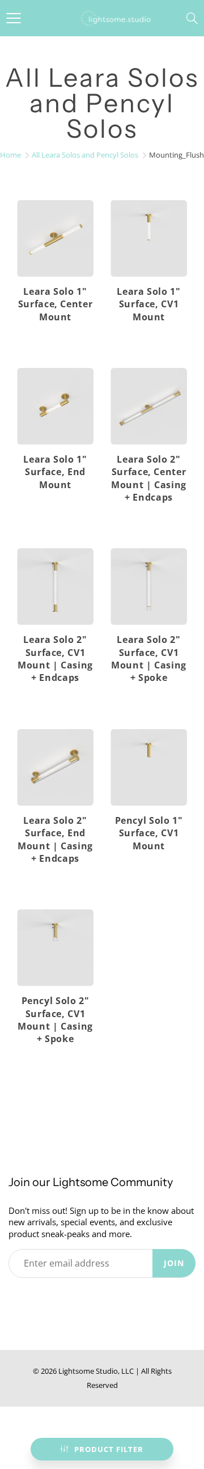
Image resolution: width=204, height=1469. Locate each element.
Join (174, 1263)
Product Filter (108, 1449)
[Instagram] (93, 1299)
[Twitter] (14, 1299)
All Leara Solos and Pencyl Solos (85, 155)
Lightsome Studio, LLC (96, 1371)
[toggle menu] (13, 18)
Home (10, 155)
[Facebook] (40, 1299)
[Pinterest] (66, 1299)
